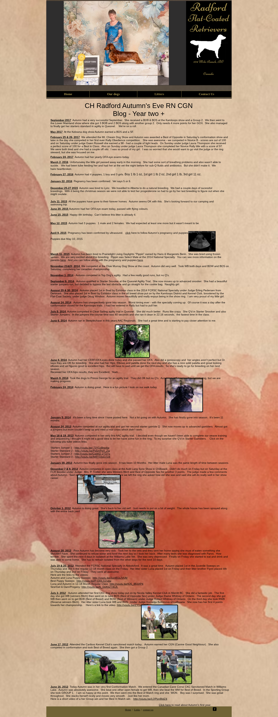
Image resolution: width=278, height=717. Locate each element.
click (127, 232)
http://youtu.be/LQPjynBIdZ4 (150, 698)
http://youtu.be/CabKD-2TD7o (92, 453)
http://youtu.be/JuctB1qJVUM (110, 577)
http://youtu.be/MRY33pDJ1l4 (92, 456)
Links (137, 709)
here (63, 260)
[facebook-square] (215, 709)
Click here (165, 704)
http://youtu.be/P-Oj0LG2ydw (94, 580)
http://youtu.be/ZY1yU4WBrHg (135, 605)
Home (128, 709)
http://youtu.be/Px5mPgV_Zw (92, 450)
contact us (148, 709)
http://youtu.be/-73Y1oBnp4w (92, 447)
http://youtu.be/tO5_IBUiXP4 (126, 583)
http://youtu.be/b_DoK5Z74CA (100, 586)
